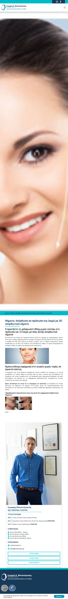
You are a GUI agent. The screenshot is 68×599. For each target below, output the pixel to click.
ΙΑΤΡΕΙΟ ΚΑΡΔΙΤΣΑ (34, 562)
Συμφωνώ (59, 596)
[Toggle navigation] (64, 7)
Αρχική (7, 313)
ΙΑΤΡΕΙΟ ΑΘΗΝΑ (34, 553)
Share (6, 412)
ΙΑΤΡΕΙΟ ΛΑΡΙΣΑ (34, 558)
